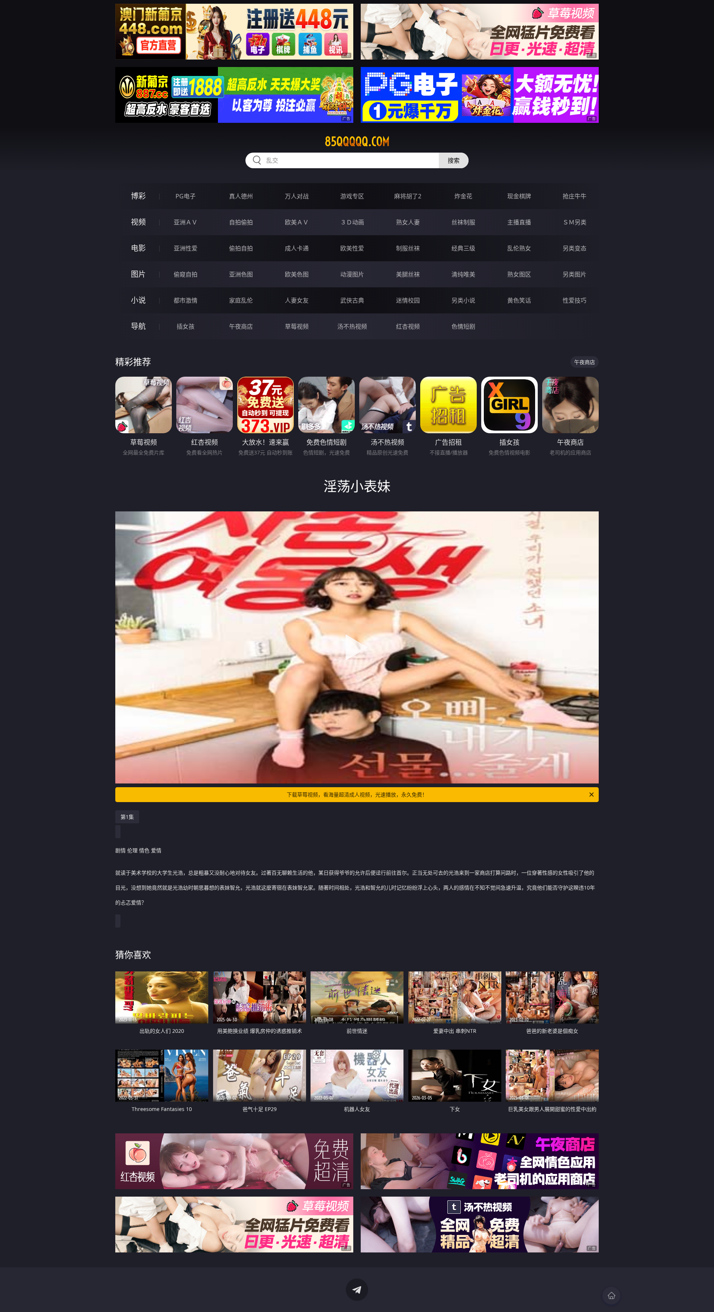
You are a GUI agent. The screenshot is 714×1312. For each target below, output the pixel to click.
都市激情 (185, 300)
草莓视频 (297, 326)
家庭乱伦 (241, 300)
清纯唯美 (463, 274)
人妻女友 (297, 300)
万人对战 (297, 196)
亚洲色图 (241, 274)
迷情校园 (408, 300)
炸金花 (463, 196)
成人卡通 (297, 248)
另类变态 (574, 248)
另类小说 (463, 300)
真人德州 (241, 196)
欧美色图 (297, 274)
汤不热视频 (352, 326)
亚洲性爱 (185, 248)
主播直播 (519, 222)
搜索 (454, 160)
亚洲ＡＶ (185, 222)
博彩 (138, 196)
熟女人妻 (408, 222)
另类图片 (574, 274)
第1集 (127, 816)
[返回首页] (611, 1296)
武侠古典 (352, 300)
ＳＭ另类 (574, 222)
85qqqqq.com (357, 141)
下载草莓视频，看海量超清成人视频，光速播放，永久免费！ (357, 794)
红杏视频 (408, 326)
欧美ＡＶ (297, 222)
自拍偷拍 (241, 222)
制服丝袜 (408, 248)
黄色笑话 (519, 300)
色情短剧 (463, 326)
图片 (138, 274)
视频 (138, 222)
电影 (138, 248)
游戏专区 (352, 196)
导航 (138, 326)
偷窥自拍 (185, 274)
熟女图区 (519, 274)
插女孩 (185, 326)
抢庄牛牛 (574, 196)
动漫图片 (352, 274)
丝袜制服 (463, 222)
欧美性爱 (352, 248)
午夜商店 (241, 326)
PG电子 (186, 196)
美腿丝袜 (408, 274)
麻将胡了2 (407, 196)
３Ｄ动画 (352, 222)
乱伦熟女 (519, 248)
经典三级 (463, 248)
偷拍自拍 (241, 248)
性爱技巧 (574, 300)
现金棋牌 (519, 196)
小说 (138, 300)
